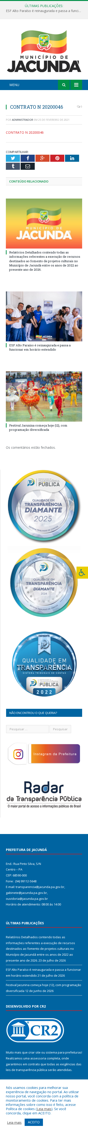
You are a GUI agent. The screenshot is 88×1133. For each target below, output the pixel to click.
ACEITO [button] (34, 1122)
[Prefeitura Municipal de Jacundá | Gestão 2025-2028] (44, 50)
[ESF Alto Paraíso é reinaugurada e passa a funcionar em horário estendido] (44, 316)
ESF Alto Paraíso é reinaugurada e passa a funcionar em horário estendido (45, 11)
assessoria (38, 1058)
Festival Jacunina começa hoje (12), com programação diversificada (38, 427)
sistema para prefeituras (63, 1052)
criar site (34, 1052)
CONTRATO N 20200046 (25, 132)
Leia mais (44, 1108)
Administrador (22, 119)
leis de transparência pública (26, 1070)
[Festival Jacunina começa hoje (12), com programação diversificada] (44, 396)
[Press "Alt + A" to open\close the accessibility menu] (82, 573)
